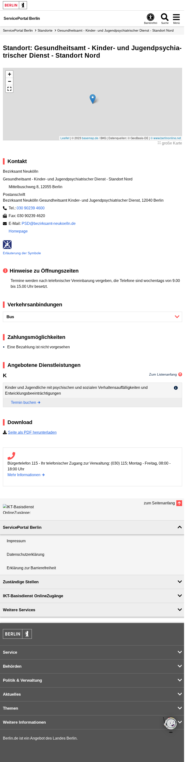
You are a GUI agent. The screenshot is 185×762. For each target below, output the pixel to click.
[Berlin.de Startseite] (15, 5)
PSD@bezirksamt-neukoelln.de (49, 223)
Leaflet (64, 138)
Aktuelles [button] (12, 694)
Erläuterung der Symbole (22, 253)
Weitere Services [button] (19, 610)
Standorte (45, 30)
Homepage (18, 231)
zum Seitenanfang (159, 503)
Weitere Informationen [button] (24, 722)
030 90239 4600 (31, 208)
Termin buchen (23, 402)
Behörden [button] (12, 666)
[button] (93, 99)
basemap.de (90, 138)
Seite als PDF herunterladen (32, 432)
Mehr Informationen (23, 475)
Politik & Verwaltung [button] (22, 680)
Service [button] (10, 652)
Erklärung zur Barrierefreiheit (31, 568)
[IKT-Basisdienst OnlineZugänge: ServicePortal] (24, 509)
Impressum (16, 541)
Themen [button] (10, 708)
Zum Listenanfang (163, 374)
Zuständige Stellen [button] (21, 582)
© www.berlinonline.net (166, 138)
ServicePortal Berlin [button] (22, 527)
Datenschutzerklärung (25, 554)
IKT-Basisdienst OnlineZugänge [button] (33, 596)
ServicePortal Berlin (18, 30)
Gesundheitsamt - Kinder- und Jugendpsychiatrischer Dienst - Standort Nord (115, 30)
